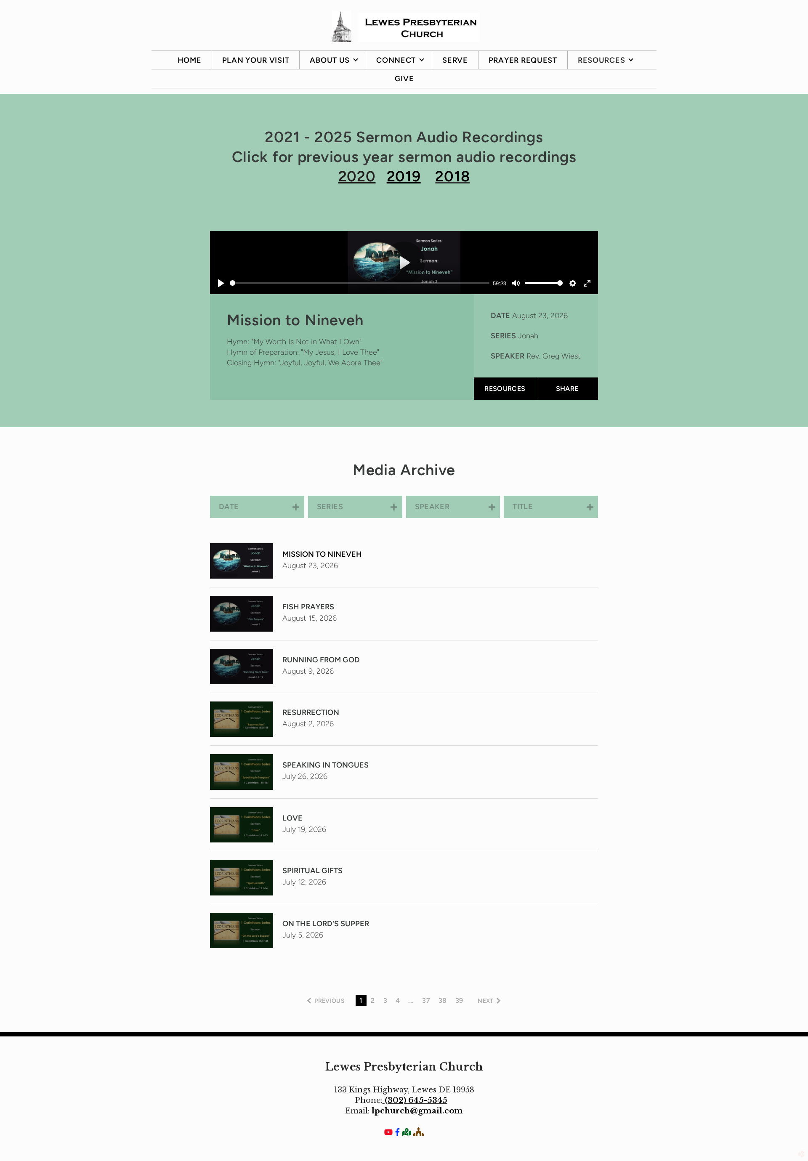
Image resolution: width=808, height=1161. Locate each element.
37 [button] (426, 1000)
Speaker (507, 356)
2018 (452, 176)
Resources (504, 389)
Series (503, 335)
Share (567, 389)
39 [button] (459, 1000)
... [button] (411, 1000)
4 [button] (398, 1000)
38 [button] (443, 1000)
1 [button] (360, 1000)
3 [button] (385, 1000)
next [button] (485, 1000)
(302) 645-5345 (416, 1100)
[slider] (359, 283)
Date (500, 315)
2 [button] (373, 1000)
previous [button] (329, 1000)
